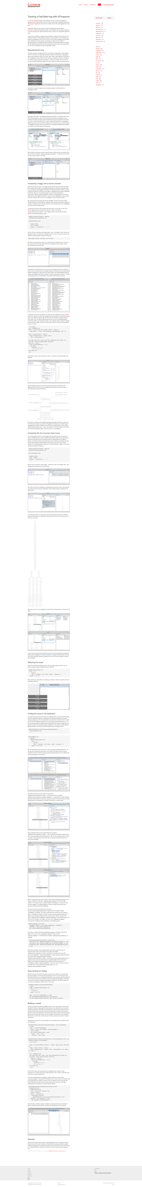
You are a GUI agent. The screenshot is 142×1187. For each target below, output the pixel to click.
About (29, 1177)
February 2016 (99, 41)
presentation (99, 68)
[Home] (34, 5)
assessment (50, 1150)
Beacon (29, 210)
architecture (98, 50)
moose (60, 1150)
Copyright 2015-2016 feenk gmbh (34, 1184)
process (98, 70)
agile (97, 46)
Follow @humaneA (61, 1184)
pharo (58, 1150)
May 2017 (98, 25)
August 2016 (99, 33)
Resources (92, 4)
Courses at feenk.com (108, 4)
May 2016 (98, 37)
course (97, 54)
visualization (99, 85)
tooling (97, 80)
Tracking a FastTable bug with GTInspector (102, 1173)
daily (97, 56)
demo (97, 58)
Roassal (67, 314)
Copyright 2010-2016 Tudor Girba (34, 1183)
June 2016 (98, 35)
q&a (97, 72)
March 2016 (98, 39)
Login (113, 1184)
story (63, 1150)
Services (29, 1174)
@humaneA (99, 18)
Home (29, 1168)
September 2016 (100, 31)
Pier (113, 1183)
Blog (99, 4)
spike (97, 76)
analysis (98, 48)
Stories (86, 4)
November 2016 (99, 29)
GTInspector (30, 30)
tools (54, 1150)
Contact (58, 1183)
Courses (29, 1173)
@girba (109, 18)
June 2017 (98, 23)
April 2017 (98, 27)
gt (55, 1150)
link (64, 1150)
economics (98, 60)
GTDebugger (31, 23)
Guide (80, 4)
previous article (33, 20)
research (98, 74)
